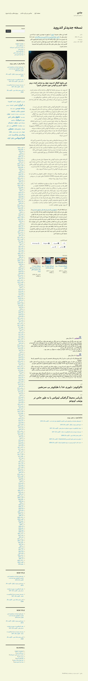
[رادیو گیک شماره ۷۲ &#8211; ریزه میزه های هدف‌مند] (48, 260)
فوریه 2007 (20, 551)
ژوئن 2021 (21, 243)
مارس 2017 (20, 334)
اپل (24, 105)
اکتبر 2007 (21, 537)
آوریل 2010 (20, 483)
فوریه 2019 (20, 293)
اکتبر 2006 (21, 559)
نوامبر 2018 (20, 298)
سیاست (20, 126)
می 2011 (21, 460)
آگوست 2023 (20, 207)
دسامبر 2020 (20, 254)
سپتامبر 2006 (20, 560)
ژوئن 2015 (21, 372)
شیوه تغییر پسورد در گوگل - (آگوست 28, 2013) (70, 425)
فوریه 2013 (20, 422)
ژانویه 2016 (20, 359)
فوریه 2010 (20, 487)
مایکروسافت (17, 129)
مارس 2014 (20, 399)
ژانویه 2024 (20, 198)
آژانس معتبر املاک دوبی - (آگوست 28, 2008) (71, 435)
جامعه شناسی (22, 114)
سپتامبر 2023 (20, 205)
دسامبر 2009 (20, 490)
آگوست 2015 (20, 368)
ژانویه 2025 (20, 176)
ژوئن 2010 (21, 480)
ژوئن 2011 (21, 458)
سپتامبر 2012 (20, 431)
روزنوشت (80, 39)
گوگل (81, 41)
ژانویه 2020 (20, 273)
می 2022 (21, 223)
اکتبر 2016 (21, 343)
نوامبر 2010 (20, 471)
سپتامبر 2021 (20, 237)
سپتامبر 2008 (20, 517)
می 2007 (21, 546)
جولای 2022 (20, 219)
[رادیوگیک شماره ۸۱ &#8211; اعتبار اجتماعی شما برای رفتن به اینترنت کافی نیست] (35, 260)
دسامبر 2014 (20, 383)
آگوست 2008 (20, 519)
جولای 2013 (20, 413)
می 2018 (21, 309)
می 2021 (21, 245)
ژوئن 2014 (21, 394)
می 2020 (21, 266)
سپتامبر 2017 (20, 324)
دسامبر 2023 (20, 200)
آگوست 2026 (20, 148)
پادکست (15, 134)
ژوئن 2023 (21, 210)
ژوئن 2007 (21, 544)
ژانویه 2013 (20, 424)
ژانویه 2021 (20, 252)
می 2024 (21, 191)
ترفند (11, 108)
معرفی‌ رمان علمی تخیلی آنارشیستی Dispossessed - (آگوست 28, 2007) (65, 439)
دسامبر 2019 (20, 275)
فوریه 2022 (20, 228)
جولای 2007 (20, 542)
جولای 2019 (20, 284)
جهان (8, 114)
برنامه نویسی (20, 108)
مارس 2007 (20, 550)
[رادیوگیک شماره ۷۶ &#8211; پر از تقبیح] (61, 260)
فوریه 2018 (20, 315)
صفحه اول (37, 13)
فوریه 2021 (20, 250)
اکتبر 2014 (21, 386)
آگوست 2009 (20, 498)
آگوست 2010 (20, 476)
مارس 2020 (20, 270)
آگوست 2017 (20, 325)
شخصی (14, 125)
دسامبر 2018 (20, 297)
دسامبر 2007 (20, 534)
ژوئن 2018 (21, 307)
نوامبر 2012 (20, 428)
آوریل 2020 (20, 268)
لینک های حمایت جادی (18, 53)
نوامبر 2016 (20, 341)
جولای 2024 (20, 187)
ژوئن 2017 (21, 329)
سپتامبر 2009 (20, 496)
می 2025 (21, 171)
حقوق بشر (16, 117)
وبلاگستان (22, 135)
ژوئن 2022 (21, 221)
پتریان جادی (20, 49)
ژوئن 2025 (21, 169)
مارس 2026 (20, 157)
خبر (9, 117)
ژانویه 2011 (20, 467)
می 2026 (21, 153)
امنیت (10, 101)
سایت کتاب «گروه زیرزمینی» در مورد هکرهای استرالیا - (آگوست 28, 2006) (65, 443)
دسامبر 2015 (20, 361)
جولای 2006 (20, 564)
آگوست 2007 (20, 541)
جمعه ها (17, 114)
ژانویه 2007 (20, 553)
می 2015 (21, 374)
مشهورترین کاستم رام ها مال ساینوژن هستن (45, 210)
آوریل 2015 (20, 376)
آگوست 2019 (20, 282)
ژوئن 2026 (21, 151)
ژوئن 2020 (21, 264)
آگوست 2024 (20, 185)
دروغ (23, 120)
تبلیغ (14, 108)
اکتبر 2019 (21, 279)
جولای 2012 (20, 435)
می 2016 (21, 352)
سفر (24, 126)
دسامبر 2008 (20, 512)
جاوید (52, 35)
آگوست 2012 (20, 433)
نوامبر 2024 (20, 180)
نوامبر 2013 (20, 406)
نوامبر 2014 (20, 385)
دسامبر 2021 (20, 232)
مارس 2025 (20, 175)
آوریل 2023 (20, 214)
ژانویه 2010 (20, 489)
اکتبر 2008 (21, 516)
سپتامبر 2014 (20, 388)
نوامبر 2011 (20, 449)
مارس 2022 (20, 227)
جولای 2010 (20, 478)
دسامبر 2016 (20, 340)
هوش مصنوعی (15, 132)
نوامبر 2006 (20, 557)
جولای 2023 (20, 209)
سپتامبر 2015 (20, 367)
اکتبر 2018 (21, 300)
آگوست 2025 (20, 166)
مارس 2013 (20, 420)
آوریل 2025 (20, 173)
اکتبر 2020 (21, 257)
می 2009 (21, 503)
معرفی (75, 41)
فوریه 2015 (20, 379)
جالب (18, 111)
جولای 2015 (20, 370)
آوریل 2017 (20, 332)
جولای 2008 (20, 521)
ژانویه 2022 (20, 230)
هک (10, 132)
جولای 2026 (20, 149)
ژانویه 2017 (20, 338)
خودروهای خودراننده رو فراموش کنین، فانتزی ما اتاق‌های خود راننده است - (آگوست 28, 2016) (60, 421)
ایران (20, 105)
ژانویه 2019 (20, 295)
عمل (8, 126)
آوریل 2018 (20, 311)
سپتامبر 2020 (20, 259)
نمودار (23, 132)
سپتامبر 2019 (20, 280)
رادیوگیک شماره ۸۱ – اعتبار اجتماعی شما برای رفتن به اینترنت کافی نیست (35, 268)
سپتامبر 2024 (20, 184)
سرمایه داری (22, 123)
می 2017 (21, 331)
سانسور (13, 120)
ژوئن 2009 (21, 501)
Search (23, 29)
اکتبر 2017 (21, 322)
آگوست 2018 (20, 304)
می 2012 (21, 438)
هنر (20, 132)
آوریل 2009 (20, 505)
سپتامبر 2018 (20, 302)
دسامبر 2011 (20, 447)
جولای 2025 (20, 167)
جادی (79, 13)
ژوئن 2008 (21, 523)
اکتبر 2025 (21, 162)
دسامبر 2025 (20, 158)
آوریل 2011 (20, 462)
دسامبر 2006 (20, 555)
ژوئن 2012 (21, 437)
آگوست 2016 (20, 347)
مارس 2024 (20, 194)
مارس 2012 (20, 442)
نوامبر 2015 (20, 363)
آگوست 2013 (20, 411)
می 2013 (21, 417)
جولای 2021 (20, 241)
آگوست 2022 (20, 218)
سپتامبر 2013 (20, 410)
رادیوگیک (19, 120)
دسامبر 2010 (20, 469)
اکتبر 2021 (21, 236)
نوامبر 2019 (20, 277)
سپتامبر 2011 (20, 453)
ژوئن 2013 (21, 415)
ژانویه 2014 (20, 402)
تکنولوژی (22, 111)
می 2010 (21, 481)
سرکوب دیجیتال (13, 123)
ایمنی (16, 105)
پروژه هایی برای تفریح (12, 13)
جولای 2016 (20, 349)
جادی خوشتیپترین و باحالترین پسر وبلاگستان (47, 37)
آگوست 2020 (20, 261)
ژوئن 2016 (21, 350)
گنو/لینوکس (19, 138)
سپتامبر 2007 (20, 539)
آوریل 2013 (20, 419)
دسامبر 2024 (20, 178)
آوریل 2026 (20, 155)
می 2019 (21, 288)
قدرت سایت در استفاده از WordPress (70, 673)
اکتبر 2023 (21, 203)
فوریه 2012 (20, 444)
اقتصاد (14, 102)
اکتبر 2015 (21, 365)
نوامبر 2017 (20, 320)
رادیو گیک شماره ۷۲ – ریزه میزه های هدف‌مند (48, 267)
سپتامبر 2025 (20, 164)
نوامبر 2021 (20, 234)
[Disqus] (55, 310)
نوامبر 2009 (20, 492)
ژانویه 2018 (20, 316)
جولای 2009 (20, 499)
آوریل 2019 (20, 289)
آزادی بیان (23, 101)
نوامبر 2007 (20, 535)
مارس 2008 (20, 528)
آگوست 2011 (20, 455)
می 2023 (21, 212)
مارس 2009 (20, 507)
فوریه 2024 (20, 196)
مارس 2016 (20, 356)
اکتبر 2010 (21, 472)
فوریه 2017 (20, 336)
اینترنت (11, 105)
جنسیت (13, 114)
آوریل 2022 (20, 225)
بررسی (7, 105)
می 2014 (21, 395)
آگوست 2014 (20, 390)
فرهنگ (23, 129)
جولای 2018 (20, 306)
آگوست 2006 (20, 562)
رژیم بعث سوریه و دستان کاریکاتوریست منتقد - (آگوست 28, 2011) (66, 432)
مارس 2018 (20, 313)
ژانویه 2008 (20, 532)
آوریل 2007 (20, 548)
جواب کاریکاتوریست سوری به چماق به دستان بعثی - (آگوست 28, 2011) (65, 428)
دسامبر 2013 (20, 404)
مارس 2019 (20, 291)
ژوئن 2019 (21, 286)
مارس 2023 (20, 216)
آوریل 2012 (20, 440)
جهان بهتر (23, 117)
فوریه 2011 (20, 465)
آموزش (18, 101)
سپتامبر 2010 (20, 474)
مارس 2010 (20, 485)
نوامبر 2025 (20, 160)
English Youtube (19, 44)
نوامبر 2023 (20, 201)
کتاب (9, 135)
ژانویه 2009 (20, 510)
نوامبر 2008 (20, 514)
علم (10, 126)
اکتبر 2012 (21, 429)
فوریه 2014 (20, 401)
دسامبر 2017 (20, 318)
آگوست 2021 (20, 239)
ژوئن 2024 (21, 189)
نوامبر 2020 (20, 255)
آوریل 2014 (20, 397)
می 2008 (21, 525)
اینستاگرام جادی (19, 46)
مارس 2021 (20, 248)
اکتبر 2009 (21, 494)
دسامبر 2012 (20, 426)
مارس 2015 (20, 377)
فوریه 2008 (20, 530)
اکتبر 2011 (21, 451)
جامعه (13, 111)
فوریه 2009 (20, 508)
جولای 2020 (20, 262)
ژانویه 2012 (20, 446)
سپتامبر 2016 (20, 345)
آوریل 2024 (20, 192)
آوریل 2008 (20, 526)
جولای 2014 (20, 392)
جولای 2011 (20, 456)
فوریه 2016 (20, 358)
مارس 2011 (20, 464)
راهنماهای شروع (19, 51)
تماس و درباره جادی (26, 13)
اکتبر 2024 (21, 182)
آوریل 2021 (20, 246)
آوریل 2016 (20, 354)
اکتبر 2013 (21, 408)
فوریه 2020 (20, 271)
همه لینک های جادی (18, 55)
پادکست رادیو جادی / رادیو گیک (16, 47)
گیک (78, 41)
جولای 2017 (20, 327)
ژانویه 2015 (20, 381)
